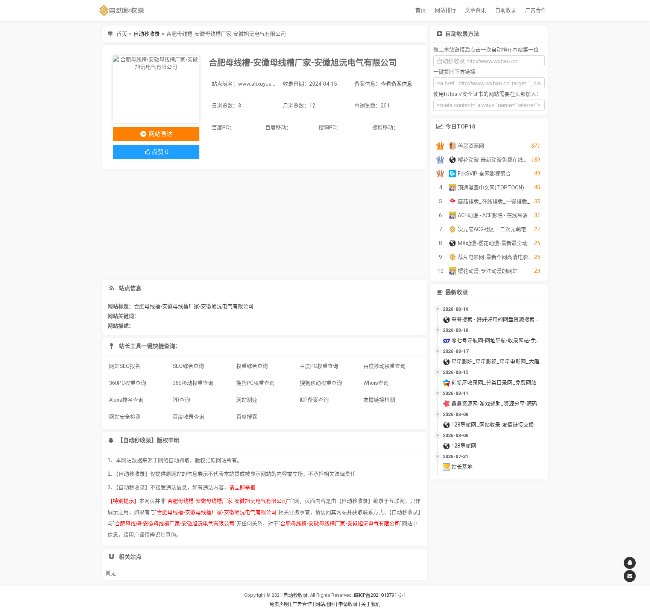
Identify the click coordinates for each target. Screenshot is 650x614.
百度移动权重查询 (384, 366)
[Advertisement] (264, 224)
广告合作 (535, 10)
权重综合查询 (252, 366)
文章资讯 (475, 10)
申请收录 (348, 604)
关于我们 (371, 604)
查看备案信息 (396, 84)
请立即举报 (242, 487)
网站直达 (160, 134)
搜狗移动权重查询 (321, 383)
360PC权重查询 (127, 383)
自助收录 (505, 10)
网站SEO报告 (124, 366)
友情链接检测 (379, 400)
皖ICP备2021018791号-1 (380, 595)
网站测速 (246, 400)
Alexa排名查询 (126, 400)
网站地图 (325, 604)
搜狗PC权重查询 (255, 383)
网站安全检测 (125, 417)
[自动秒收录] (121, 10)
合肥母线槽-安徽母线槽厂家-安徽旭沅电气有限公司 (194, 306)
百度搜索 (246, 417)
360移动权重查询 (193, 383)
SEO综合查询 (188, 366)
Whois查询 (376, 383)
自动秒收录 (147, 34)
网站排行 (445, 10)
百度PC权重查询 (319, 366)
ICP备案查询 (314, 400)
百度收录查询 (188, 417)
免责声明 (279, 604)
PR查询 (181, 400)
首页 (420, 10)
